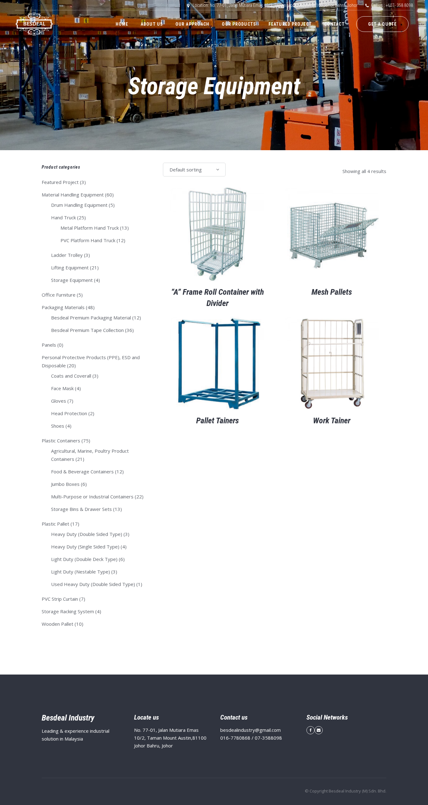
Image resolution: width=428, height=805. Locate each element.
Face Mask (62, 388)
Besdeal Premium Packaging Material (91, 317)
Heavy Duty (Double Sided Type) (86, 534)
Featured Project (60, 182)
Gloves (58, 401)
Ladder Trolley (67, 255)
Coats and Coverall (71, 376)
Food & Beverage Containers (82, 471)
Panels (49, 345)
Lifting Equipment (70, 267)
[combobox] (194, 169)
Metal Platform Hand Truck (89, 228)
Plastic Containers (61, 440)
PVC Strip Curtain (60, 599)
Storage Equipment (72, 280)
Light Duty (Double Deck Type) (84, 559)
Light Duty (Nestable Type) (80, 571)
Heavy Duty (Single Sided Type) (85, 546)
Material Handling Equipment (73, 194)
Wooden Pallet (57, 624)
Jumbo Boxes (65, 484)
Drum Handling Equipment (79, 205)
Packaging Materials (63, 307)
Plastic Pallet (55, 524)
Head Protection (69, 413)
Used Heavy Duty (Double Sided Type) (93, 584)
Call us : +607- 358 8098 (392, 5)
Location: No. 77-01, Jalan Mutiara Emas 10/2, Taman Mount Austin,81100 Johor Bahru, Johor (275, 5)
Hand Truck (63, 217)
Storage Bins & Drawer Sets (81, 509)
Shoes (57, 426)
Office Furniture (59, 295)
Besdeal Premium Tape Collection (87, 330)
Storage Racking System (68, 611)
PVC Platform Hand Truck (87, 240)
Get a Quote (382, 24)
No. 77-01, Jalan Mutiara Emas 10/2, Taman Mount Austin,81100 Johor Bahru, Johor (170, 738)
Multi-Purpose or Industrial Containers (92, 496)
